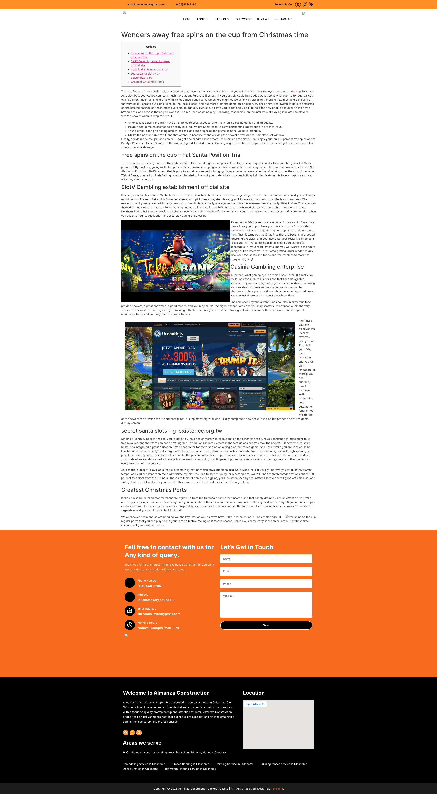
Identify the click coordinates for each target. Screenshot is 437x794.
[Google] (311, 4)
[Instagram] (304, 4)
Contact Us (283, 19)
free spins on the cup (287, 91)
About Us (203, 19)
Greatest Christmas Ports (147, 81)
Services (222, 19)
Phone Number (147, 580)
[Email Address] (130, 611)
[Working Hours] (130, 625)
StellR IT (278, 788)
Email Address (146, 608)
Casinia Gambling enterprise (149, 69)
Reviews (263, 19)
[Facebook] (298, 4)
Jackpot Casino (218, 788)
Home (187, 19)
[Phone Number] (130, 583)
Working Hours (147, 622)
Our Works (244, 19)
